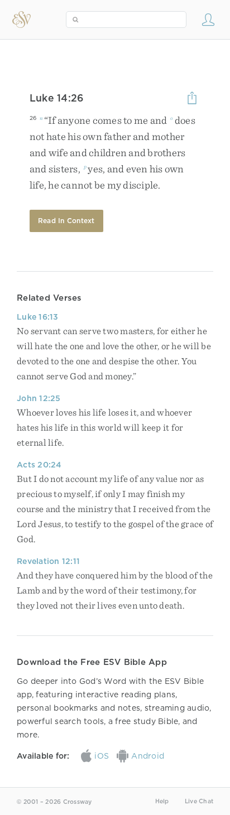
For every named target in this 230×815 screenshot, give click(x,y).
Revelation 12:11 (48, 561)
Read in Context (66, 220)
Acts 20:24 (39, 464)
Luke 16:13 (38, 316)
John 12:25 (39, 398)
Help (162, 801)
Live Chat (199, 801)
